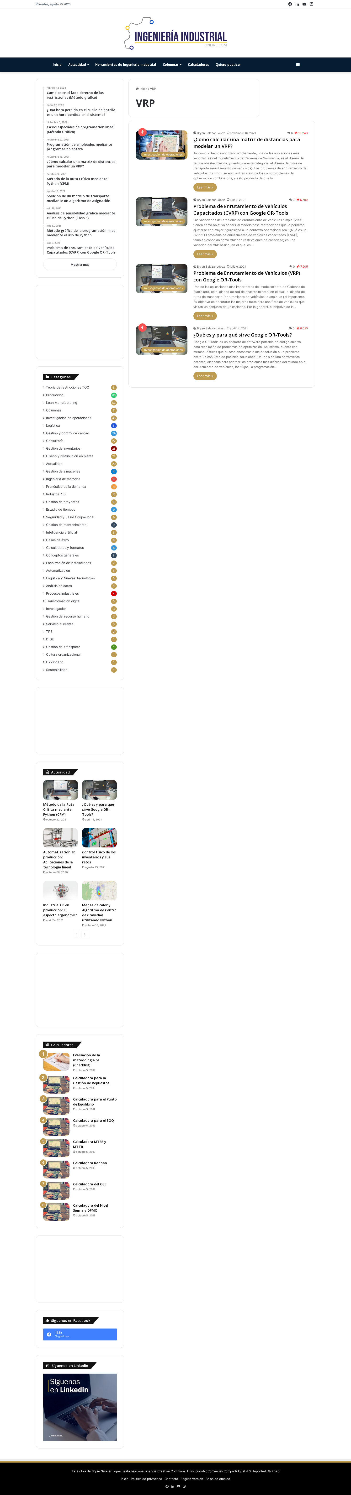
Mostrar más (80, 264)
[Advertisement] (80, 322)
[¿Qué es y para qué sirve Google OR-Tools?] (99, 790)
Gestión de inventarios (63, 448)
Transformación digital (63, 601)
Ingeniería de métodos (63, 479)
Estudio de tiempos (60, 509)
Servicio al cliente (59, 624)
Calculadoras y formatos (65, 548)
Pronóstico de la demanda (66, 486)
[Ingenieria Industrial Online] (176, 33)
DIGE (50, 639)
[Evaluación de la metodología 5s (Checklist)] (56, 1062)
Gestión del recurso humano (67, 616)
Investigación (56, 609)
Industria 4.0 (56, 494)
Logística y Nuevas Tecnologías (70, 578)
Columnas (171, 64)
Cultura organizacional (63, 654)
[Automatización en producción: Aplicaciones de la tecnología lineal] (60, 838)
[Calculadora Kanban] (56, 1169)
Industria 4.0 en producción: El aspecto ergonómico (60, 910)
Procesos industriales (62, 593)
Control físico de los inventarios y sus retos (99, 857)
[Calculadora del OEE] (56, 1191)
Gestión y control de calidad (67, 433)
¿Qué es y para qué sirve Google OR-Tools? (242, 335)
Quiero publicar (228, 64)
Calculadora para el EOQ (93, 1120)
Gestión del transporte (63, 647)
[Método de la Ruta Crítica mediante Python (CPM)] (60, 790)
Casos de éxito (57, 540)
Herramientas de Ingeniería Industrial (125, 64)
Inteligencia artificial (61, 532)
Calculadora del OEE (89, 1184)
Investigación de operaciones (68, 418)
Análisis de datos (59, 586)
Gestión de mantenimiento (66, 525)
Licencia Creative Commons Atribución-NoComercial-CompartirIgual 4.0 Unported (205, 1471)
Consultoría (55, 441)
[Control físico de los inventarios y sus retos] (99, 838)
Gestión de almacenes (63, 471)
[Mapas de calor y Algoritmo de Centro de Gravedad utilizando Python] (99, 890)
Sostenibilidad (56, 670)
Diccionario (54, 662)
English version (192, 1479)
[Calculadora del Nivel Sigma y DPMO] (56, 1212)
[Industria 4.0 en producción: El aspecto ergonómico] (60, 890)
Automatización (58, 570)
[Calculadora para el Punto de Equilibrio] (56, 1106)
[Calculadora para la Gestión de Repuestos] (56, 1085)
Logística (53, 425)
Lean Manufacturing (61, 403)
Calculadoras (198, 64)
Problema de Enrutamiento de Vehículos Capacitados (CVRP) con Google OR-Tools (240, 209)
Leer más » (205, 187)
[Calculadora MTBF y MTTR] (56, 1148)
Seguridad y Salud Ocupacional (70, 517)
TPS (49, 631)
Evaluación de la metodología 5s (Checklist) (86, 1060)
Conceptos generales (62, 555)
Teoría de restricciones (67, 387)
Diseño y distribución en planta (69, 456)
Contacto (171, 1479)
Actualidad (77, 64)
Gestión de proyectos (62, 502)
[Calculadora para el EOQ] (56, 1127)
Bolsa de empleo (218, 1479)
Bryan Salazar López (211, 133)
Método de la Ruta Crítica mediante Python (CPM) (58, 809)
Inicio (57, 64)
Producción (55, 395)
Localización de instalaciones (68, 563)
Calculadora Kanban (90, 1163)
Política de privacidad (146, 1479)
